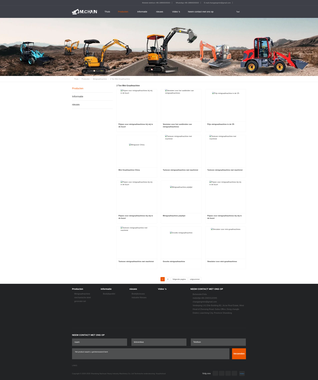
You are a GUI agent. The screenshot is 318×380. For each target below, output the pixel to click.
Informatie (77, 96)
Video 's (176, 11)
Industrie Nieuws (139, 297)
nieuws (76, 104)
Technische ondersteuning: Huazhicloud (150, 374)
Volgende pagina (179, 279)
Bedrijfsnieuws (138, 294)
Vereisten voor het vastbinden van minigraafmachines (177, 125)
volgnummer (195, 279)
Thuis (107, 11)
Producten (86, 79)
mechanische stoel (82, 297)
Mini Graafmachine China (129, 170)
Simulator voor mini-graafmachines (222, 261)
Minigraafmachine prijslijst (174, 216)
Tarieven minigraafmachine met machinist (180, 170)
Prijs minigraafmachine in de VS (220, 124)
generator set (80, 301)
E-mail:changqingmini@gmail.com (217, 3)
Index (242, 374)
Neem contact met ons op (200, 11)
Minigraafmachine (100, 79)
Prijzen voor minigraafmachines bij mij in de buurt (136, 125)
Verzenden (239, 353)
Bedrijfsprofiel (109, 294)
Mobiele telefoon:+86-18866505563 (156, 3)
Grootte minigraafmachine (174, 261)
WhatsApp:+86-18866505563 (187, 3)
